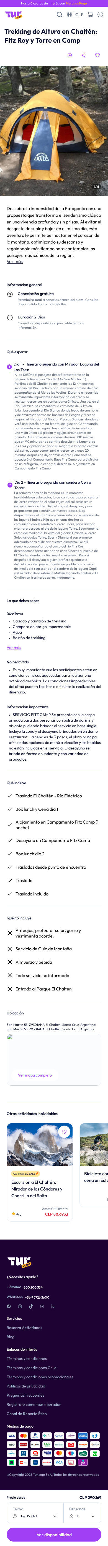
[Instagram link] (20, 1306)
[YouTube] (42, 1306)
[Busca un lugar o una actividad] (59, 14)
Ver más (15, 261)
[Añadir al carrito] (90, 14)
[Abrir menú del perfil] (100, 14)
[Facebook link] (9, 1306)
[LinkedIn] (53, 1306)
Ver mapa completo (35, 1075)
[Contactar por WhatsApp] (70, 55)
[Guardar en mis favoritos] (97, 55)
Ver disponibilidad (54, 1534)
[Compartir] (84, 55)
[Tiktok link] (31, 1306)
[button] (54, 1060)
